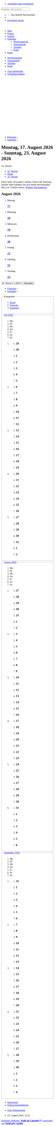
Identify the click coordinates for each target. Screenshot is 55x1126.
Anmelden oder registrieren (20, 3)
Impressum (12, 1102)
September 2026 (12, 852)
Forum (10, 33)
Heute (10, 174)
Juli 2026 (8, 315)
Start (9, 30)
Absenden (28, 283)
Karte (10, 52)
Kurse (13, 302)
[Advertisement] (27, 105)
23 (8, 277)
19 (8, 229)
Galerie (10, 36)
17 (8, 206)
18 (8, 218)
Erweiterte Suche (15, 20)
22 (8, 265)
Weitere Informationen (36, 187)
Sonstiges (14, 308)
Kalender (11, 39)
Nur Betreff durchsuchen (22, 15)
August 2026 (10, 562)
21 (8, 253)
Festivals (14, 305)
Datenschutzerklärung (17, 1105)
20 (8, 241)
